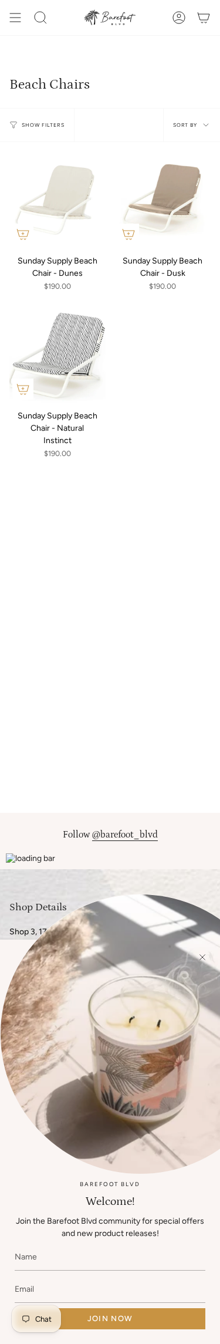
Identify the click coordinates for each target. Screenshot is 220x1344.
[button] (40, 17)
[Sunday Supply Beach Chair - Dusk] (163, 199)
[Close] (202, 957)
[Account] (179, 17)
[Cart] (204, 17)
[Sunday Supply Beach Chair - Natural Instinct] (57, 355)
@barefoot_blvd (125, 834)
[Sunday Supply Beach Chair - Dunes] (57, 199)
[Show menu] (15, 17)
